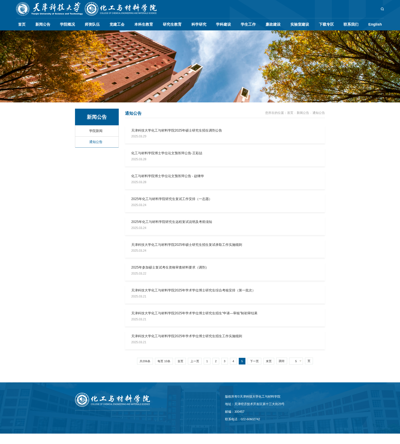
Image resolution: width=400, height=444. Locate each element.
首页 (22, 24)
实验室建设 (299, 24)
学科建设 (223, 24)
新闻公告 (42, 24)
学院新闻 (95, 131)
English (375, 24)
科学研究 (198, 24)
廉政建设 (273, 24)
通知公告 (95, 142)
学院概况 (67, 24)
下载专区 (326, 24)
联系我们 (351, 24)
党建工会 (117, 24)
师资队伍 (92, 24)
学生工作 (248, 24)
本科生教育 (143, 24)
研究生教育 (172, 24)
